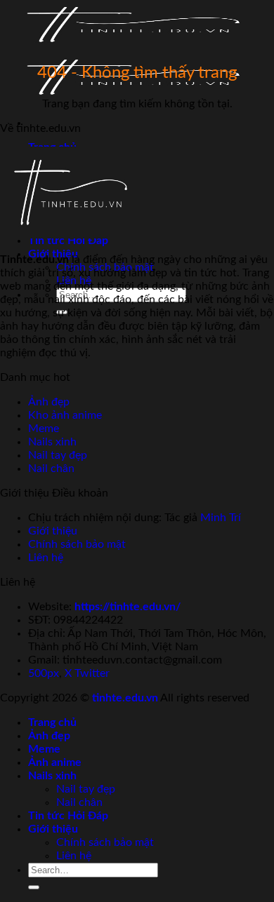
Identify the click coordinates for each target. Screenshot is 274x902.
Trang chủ (52, 722)
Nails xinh (52, 441)
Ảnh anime (54, 762)
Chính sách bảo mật (77, 544)
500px (43, 673)
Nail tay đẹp (57, 455)
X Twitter (87, 673)
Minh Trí (220, 517)
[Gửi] (33, 887)
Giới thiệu (52, 531)
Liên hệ (45, 557)
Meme (43, 428)
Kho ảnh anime (65, 415)
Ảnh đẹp (49, 402)
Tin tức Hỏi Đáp (68, 815)
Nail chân (51, 468)
